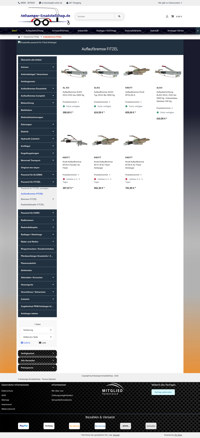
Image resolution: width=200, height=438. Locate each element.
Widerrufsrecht (8, 409)
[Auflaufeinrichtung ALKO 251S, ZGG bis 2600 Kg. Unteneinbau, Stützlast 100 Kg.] (168, 70)
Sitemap (5, 400)
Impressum (6, 404)
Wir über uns (57, 391)
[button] (169, 2)
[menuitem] (14, 31)
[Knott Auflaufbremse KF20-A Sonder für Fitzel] (74, 140)
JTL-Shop (178, 435)
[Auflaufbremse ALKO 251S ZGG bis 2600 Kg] (74, 70)
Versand (116, 435)
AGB (3, 395)
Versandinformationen (62, 400)
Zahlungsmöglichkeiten (62, 395)
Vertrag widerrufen (163, 392)
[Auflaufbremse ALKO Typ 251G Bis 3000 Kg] (105, 70)
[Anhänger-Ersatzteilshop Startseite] (44, 16)
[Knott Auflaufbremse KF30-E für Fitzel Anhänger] (136, 140)
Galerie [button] (26, 343)
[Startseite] (19, 37)
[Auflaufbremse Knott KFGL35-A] (136, 70)
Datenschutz (7, 391)
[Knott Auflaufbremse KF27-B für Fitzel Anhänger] (105, 140)
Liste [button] (43, 343)
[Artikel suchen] (119, 16)
